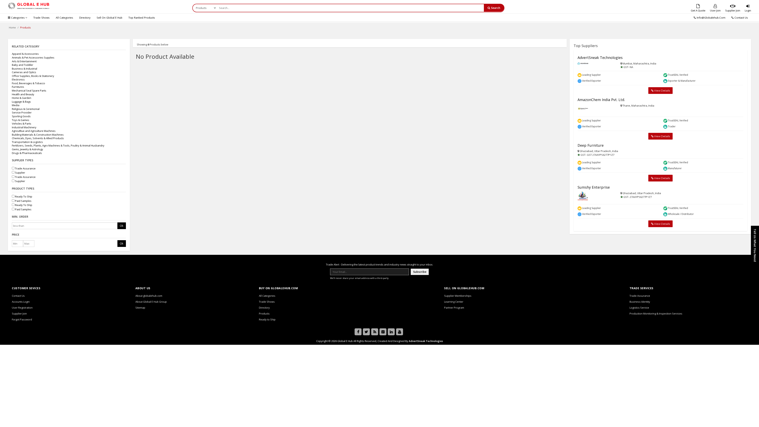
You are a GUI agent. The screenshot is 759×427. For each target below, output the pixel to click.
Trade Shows (41, 17)
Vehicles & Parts (21, 123)
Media (15, 105)
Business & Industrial (24, 68)
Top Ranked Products (141, 17)
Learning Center (453, 301)
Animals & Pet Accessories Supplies (33, 57)
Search (495, 8)
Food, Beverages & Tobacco (28, 83)
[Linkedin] (391, 331)
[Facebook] (358, 331)
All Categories (64, 17)
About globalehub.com (148, 296)
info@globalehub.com (711, 17)
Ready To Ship (23, 196)
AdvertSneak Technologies (600, 57)
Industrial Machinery (24, 127)
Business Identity (640, 301)
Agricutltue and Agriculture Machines (34, 131)
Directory (85, 17)
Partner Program (454, 307)
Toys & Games (20, 120)
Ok (121, 226)
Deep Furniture (591, 145)
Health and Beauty (23, 94)
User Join (715, 10)
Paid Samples (22, 201)
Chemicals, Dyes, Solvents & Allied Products (38, 138)
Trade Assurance (25, 168)
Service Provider (22, 112)
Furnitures (18, 87)
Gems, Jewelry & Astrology (27, 149)
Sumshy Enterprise (594, 187)
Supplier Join (732, 10)
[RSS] (374, 331)
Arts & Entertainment (24, 61)
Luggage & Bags (21, 101)
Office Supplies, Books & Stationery (33, 76)
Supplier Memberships (457, 296)
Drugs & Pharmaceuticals (27, 153)
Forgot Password (22, 319)
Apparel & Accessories (25, 54)
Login (748, 10)
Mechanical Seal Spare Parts (29, 90)
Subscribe (419, 272)
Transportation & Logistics (27, 142)
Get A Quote (698, 10)
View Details (661, 90)
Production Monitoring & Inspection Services (656, 313)
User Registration (22, 307)
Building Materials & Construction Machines (38, 134)
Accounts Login (21, 301)
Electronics (18, 79)
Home (12, 27)
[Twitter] (366, 331)
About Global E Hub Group (151, 301)
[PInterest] (383, 331)
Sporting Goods (21, 116)
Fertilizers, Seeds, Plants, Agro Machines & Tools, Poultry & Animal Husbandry (58, 145)
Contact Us (741, 17)
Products (264, 313)
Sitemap (140, 307)
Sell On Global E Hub (109, 17)
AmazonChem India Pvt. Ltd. (601, 99)
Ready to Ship (267, 319)
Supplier (19, 172)
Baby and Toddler (22, 65)
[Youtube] (399, 331)
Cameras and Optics (24, 72)
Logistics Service (639, 307)
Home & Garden (21, 98)
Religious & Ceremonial (26, 109)
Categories (17, 17)
